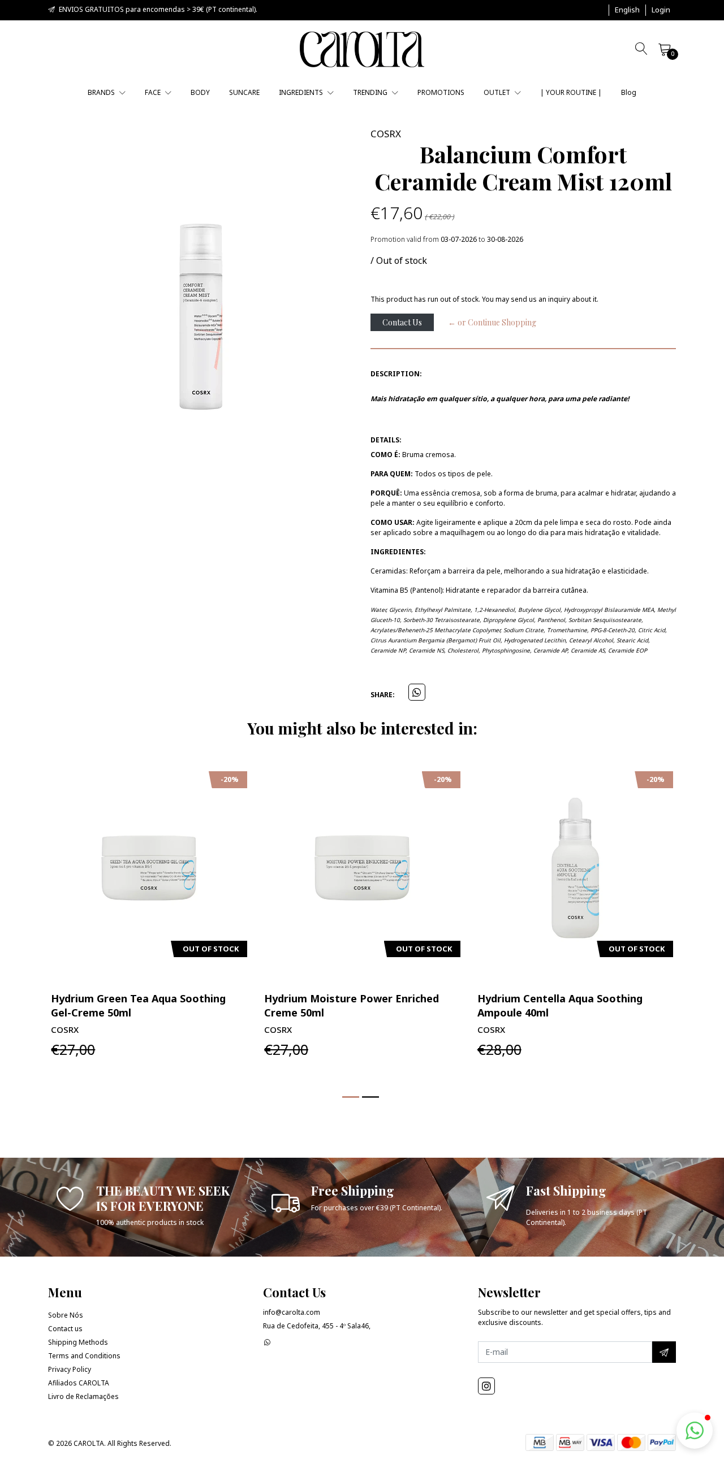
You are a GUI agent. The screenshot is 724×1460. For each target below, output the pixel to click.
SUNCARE (244, 92)
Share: (382, 694)
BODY (200, 92)
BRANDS (102, 92)
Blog (628, 92)
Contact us (65, 1328)
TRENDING (371, 92)
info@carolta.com (291, 1312)
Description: (396, 374)
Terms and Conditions (84, 1356)
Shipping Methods (78, 1342)
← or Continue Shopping (492, 322)
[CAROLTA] (362, 49)
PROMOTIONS (440, 92)
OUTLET (498, 92)
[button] (627, 10)
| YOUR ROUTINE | (571, 92)
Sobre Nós (65, 1315)
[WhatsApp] (267, 1342)
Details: (386, 440)
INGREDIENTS (302, 92)
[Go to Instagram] (486, 1386)
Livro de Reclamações (83, 1396)
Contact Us (402, 322)
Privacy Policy (69, 1369)
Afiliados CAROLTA (78, 1383)
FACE (153, 92)
